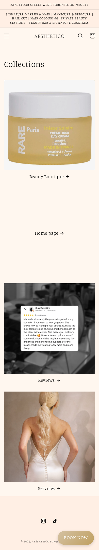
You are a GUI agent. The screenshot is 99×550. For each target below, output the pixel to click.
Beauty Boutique (46, 176)
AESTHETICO (40, 541)
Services (46, 488)
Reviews (46, 380)
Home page (46, 233)
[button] (6, 36)
